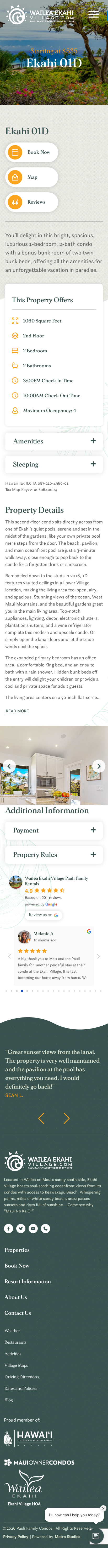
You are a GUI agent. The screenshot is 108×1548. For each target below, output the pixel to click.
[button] (98, 766)
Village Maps (16, 1365)
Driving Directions (21, 1377)
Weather (12, 1330)
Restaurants (15, 1342)
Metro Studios (67, 1536)
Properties (17, 1250)
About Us (15, 1297)
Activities (12, 1353)
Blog (8, 1400)
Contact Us (17, 1313)
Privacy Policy (15, 1536)
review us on (41, 915)
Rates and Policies (20, 1388)
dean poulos (45, 933)
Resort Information (27, 1281)
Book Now (16, 1266)
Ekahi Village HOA (24, 1503)
